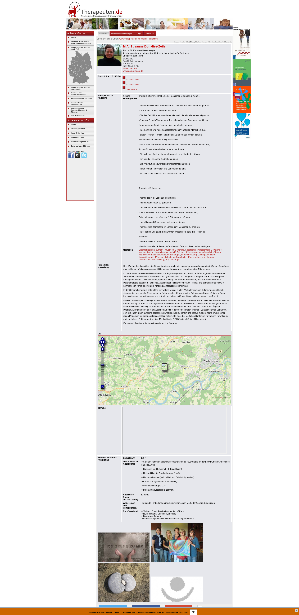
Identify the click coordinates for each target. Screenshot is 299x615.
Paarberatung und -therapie (201, 257)
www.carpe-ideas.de (133, 71)
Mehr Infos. (184, 612)
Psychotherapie (172, 259)
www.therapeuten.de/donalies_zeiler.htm (138, 39)
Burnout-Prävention (165, 250)
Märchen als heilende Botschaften (171, 257)
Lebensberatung (189, 255)
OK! (193, 612)
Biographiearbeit (147, 250)
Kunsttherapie (173, 255)
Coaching (179, 250)
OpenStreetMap (218, 398)
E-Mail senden (130, 68)
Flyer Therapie (131, 89)
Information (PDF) (132, 79)
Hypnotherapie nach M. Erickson (170, 252)
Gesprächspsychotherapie (197, 250)
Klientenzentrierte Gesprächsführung (203, 252)
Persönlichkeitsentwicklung (151, 259)
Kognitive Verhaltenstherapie (152, 255)
